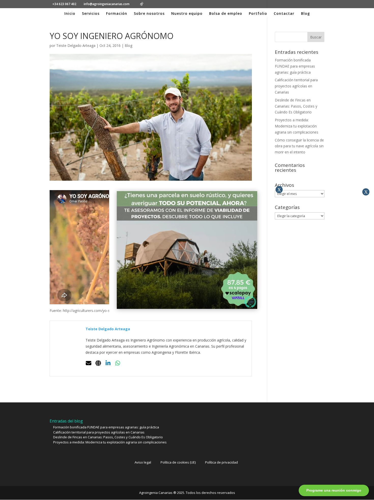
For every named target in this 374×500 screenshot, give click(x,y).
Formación (116, 14)
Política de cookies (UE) (178, 462)
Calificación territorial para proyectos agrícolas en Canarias (296, 86)
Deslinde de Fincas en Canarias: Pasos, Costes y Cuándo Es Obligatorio (296, 106)
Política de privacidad (221, 462)
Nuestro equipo (187, 14)
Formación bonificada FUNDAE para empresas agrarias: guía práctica (295, 66)
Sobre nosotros (149, 14)
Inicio (69, 14)
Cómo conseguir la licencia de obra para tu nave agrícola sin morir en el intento (299, 146)
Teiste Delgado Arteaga (75, 45)
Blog (305, 14)
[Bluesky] (149, 4)
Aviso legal (143, 462)
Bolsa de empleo (225, 14)
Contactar (284, 14)
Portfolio (258, 14)
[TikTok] (141, 4)
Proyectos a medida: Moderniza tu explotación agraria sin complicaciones (296, 126)
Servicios (90, 14)
